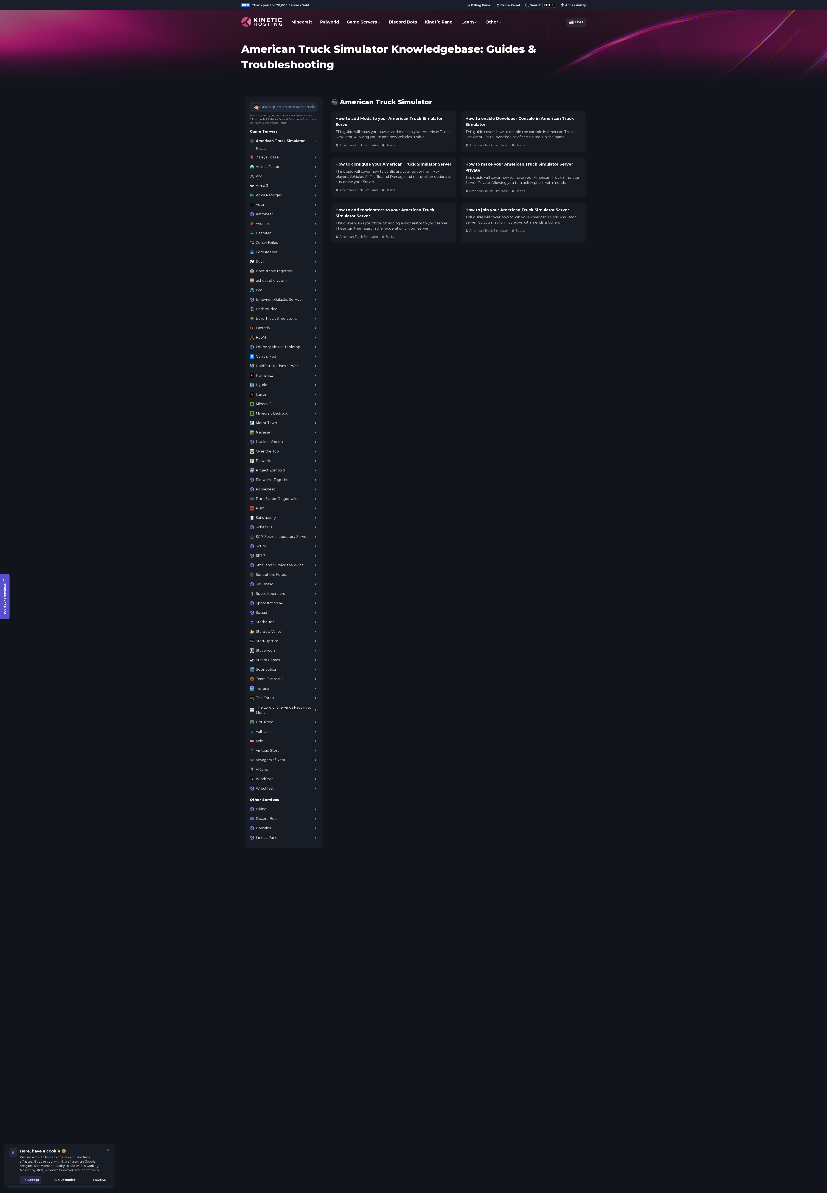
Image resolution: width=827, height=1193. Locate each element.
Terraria (262, 688)
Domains (263, 828)
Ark (259, 176)
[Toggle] (315, 141)
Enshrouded (267, 309)
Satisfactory (266, 518)
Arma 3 (262, 186)
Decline (99, 1180)
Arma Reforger (269, 195)
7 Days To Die (267, 157)
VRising (262, 769)
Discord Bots (266, 819)
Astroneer (264, 214)
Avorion (262, 224)
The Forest (265, 698)
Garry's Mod (266, 356)
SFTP (260, 556)
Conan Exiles (267, 243)
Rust (260, 508)
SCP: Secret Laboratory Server (282, 537)
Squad (261, 613)
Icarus (261, 394)
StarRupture (267, 641)
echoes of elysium (271, 281)
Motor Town (266, 423)
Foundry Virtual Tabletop (278, 347)
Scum (261, 546)
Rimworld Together (273, 480)
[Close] (108, 1150)
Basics (261, 149)
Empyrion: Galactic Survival (279, 299)
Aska (260, 205)
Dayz (260, 262)
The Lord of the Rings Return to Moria (283, 710)
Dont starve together (274, 271)
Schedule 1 (265, 527)
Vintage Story (267, 750)
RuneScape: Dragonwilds (277, 499)
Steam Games (268, 660)
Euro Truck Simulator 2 (276, 318)
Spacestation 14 (269, 603)
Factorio (263, 328)
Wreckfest (265, 788)
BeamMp (264, 233)
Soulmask (264, 584)
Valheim (263, 732)
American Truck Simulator (280, 141)
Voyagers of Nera (270, 760)
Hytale (261, 385)
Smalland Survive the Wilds (279, 565)
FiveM (261, 337)
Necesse (263, 432)
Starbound (265, 622)
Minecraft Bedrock (272, 413)
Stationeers (265, 650)
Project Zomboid (270, 470)
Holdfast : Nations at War (277, 366)
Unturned (265, 722)
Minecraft (264, 404)
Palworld (264, 461)
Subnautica (266, 669)
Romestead (266, 489)
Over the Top (267, 451)
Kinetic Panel (267, 838)
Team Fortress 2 (269, 679)
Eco (259, 290)
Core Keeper (267, 252)
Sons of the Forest (271, 575)
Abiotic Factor (268, 167)
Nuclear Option (269, 442)
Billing (261, 809)
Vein (259, 741)
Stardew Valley (269, 631)
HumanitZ (265, 375)
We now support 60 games (276, 5)
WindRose (265, 779)
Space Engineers (270, 594)
